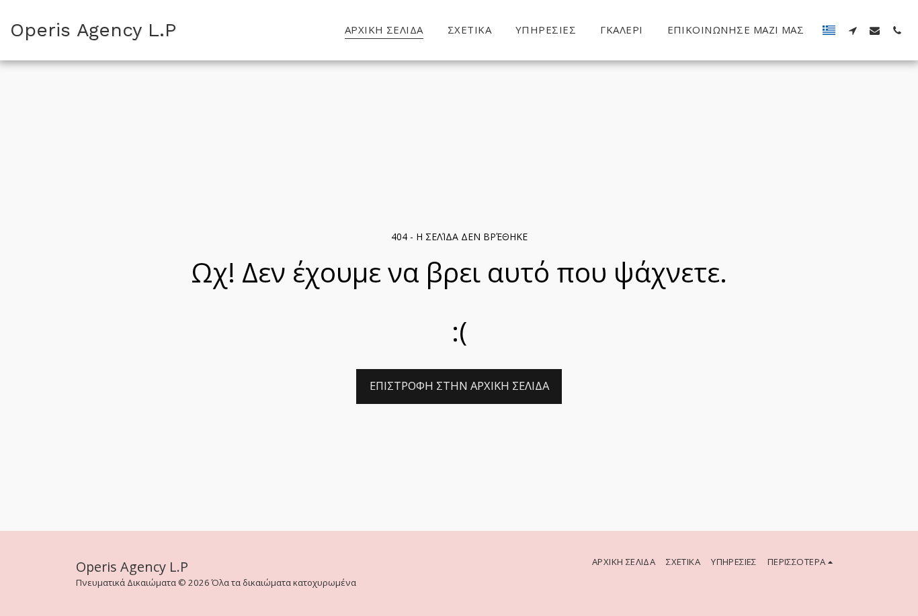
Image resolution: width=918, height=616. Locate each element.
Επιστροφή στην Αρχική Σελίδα (459, 385)
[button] (852, 30)
